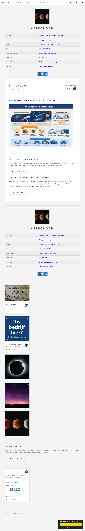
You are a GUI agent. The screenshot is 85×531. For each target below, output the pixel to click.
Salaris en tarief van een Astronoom (30, 178)
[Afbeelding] (17, 367)
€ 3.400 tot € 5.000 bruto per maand (49, 44)
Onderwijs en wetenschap (46, 66)
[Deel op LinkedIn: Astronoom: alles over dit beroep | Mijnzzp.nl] (46, 75)
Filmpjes (61, 35)
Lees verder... (16, 153)
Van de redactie (53, 2)
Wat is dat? (77, 521)
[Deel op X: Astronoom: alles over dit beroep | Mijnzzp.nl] (42, 75)
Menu (82, 2)
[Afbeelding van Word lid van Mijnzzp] (17, 329)
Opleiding (55, 35)
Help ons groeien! (12, 471)
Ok (71, 525)
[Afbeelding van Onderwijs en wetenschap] (17, 293)
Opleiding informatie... (20, 171)
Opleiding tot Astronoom (23, 159)
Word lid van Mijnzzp (14, 344)
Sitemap (7, 516)
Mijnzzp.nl (7, 2)
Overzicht (41, 35)
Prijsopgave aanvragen (46, 40)
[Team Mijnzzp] (26, 305)
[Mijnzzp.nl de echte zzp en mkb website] (42, 16)
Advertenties (40, 2)
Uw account (71, 2)
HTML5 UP (16, 513)
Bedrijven (19, 2)
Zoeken (76, 2)
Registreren (21, 458)
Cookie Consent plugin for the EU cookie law (71, 528)
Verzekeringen (43, 57)
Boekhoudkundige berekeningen (48, 62)
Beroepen (29, 2)
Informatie (48, 35)
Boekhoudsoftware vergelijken (48, 53)
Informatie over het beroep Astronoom (32, 100)
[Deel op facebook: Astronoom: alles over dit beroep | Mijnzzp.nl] (39, 75)
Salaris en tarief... (18, 192)
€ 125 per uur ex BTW (45, 48)
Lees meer (10, 458)
